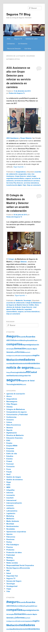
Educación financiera (14, 438)
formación (19, 348)
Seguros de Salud (27, 380)
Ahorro (9, 396)
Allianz (21, 340)
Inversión (10, 505)
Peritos (9, 542)
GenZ (8, 474)
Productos (10, 549)
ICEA (8, 484)
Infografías (10, 490)
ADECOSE (10, 340)
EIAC (8, 440)
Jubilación (10, 508)
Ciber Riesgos (11, 404)
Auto (29, 174)
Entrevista (10, 451)
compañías (14, 344)
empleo (11, 349)
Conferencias (11, 417)
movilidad (9, 363)
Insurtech (27, 352)
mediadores (27, 359)
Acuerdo (22, 336)
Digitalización (11, 432)
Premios (14, 372)
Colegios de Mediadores (15, 409)
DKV (7, 349)
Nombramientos (12, 526)
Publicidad (10, 555)
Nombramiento (19, 363)
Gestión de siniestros (14, 479)
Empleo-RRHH (11, 445)
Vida (8, 591)
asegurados (22, 174)
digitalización (33, 344)
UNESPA (19, 384)
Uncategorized (11, 586)
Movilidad (10, 523)
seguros (28, 178)
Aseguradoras (21, 172)
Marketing (10, 516)
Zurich (24, 384)
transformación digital (14, 185)
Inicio (8, 39)
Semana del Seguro (13, 581)
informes (19, 351)
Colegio (11, 259)
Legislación (10, 513)
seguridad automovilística (15, 178)
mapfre (35, 355)
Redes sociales (12, 563)
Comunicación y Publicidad (17, 414)
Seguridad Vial (26, 375)
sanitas (9, 375)
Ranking (9, 557)
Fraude (9, 472)
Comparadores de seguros (16, 412)
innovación (10, 495)
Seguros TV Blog (18, 14)
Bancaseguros (11, 401)
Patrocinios (10, 537)
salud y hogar (31, 176)
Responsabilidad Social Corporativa (20, 565)
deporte (25, 344)
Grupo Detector (20, 176)
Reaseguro (10, 560)
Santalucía (17, 375)
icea (14, 352)
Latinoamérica (11, 511)
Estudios (9, 456)
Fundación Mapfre (31, 349)
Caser (35, 340)
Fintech (9, 461)
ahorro (16, 340)
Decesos (9, 427)
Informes (9, 492)
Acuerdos (30, 336)
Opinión (9, 534)
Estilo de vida (11, 453)
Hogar (8, 482)
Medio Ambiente (12, 521)
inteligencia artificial (12, 355)
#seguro (12, 336)
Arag (25, 340)
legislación (28, 355)
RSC (28, 372)
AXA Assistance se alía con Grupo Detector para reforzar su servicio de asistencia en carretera (18, 77)
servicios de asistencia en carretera (27, 180)
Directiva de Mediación (15, 435)
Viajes (8, 589)
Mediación (19, 300)
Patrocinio (36, 368)
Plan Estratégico (12, 544)
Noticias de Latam (32, 39)
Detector (24, 261)
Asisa (29, 340)
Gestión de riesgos (13, 477)
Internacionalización (14, 503)
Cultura (9, 422)
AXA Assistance (12, 138)
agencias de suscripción (15, 393)
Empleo (9, 443)
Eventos (9, 458)
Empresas (10, 448)
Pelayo (8, 372)
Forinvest (10, 464)
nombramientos (32, 363)
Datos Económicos (13, 425)
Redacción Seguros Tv (17, 93)
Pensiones (10, 539)
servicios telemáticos (31, 183)
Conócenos (11, 43)
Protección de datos (14, 552)
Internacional (11, 500)
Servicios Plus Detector (14, 183)
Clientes (9, 406)
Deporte (9, 430)
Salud (8, 573)
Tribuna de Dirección (14, 48)
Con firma (27, 48)
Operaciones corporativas (16, 531)
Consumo (10, 419)
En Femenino (22, 43)
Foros (8, 469)
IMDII (8, 487)
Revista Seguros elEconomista (18, 568)
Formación (10, 466)
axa (32, 340)
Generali (9, 352)
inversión (22, 355)
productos (21, 372)
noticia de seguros (19, 367)
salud (34, 372)
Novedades (10, 529)
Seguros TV (18, 39)
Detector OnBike (28, 305)
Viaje (24, 185)
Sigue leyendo (19, 167)
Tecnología (27, 300)
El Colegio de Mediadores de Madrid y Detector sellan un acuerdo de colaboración (17, 202)
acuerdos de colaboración (15, 303)
